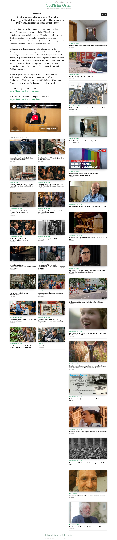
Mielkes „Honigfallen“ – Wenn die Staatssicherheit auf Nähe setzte (20, 239)
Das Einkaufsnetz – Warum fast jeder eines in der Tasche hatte (51, 159)
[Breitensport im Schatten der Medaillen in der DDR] (51, 281)
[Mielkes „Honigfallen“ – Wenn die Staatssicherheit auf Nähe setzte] (23, 227)
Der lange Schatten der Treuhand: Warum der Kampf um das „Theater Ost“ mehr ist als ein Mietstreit (87, 271)
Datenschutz (60, 539)
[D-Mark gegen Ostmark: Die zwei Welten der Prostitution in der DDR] (51, 199)
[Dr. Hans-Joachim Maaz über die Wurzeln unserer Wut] (88, 512)
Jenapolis (41, 343)
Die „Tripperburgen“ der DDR (47, 239)
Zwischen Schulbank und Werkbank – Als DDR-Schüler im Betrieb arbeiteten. (22, 346)
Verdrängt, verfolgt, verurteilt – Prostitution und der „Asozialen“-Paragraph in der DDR (51, 266)
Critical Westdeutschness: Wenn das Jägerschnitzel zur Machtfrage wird (85, 141)
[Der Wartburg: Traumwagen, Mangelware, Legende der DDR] (88, 191)
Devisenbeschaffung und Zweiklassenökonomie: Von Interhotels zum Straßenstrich (23, 266)
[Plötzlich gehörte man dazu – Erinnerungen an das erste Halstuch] (23, 308)
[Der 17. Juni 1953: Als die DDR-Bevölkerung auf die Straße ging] (88, 448)
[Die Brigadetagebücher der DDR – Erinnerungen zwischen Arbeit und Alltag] (51, 308)
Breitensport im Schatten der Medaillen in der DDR (50, 294)
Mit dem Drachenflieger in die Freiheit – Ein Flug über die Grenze (22, 159)
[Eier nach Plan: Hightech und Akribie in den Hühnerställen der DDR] (88, 222)
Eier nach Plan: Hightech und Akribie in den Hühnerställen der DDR (88, 238)
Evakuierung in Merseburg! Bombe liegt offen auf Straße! (86, 302)
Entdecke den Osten (75, 105)
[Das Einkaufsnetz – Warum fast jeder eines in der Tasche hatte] (51, 146)
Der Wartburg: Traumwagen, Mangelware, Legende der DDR (87, 206)
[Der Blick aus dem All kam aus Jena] (51, 334)
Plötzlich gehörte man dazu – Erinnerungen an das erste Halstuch (23, 320)
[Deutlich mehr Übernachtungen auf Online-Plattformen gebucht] (88, 30)
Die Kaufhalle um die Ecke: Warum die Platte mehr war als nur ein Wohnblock (21, 185)
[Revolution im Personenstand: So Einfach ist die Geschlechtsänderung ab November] (88, 158)
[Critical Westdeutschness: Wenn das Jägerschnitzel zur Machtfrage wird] (88, 126)
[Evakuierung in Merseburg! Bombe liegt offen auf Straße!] (88, 288)
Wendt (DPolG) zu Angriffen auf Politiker (81, 77)
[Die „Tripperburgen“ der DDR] (51, 227)
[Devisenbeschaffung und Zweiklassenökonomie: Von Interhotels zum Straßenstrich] (23, 253)
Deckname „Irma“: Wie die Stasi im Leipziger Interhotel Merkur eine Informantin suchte (20, 212)
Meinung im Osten (74, 524)
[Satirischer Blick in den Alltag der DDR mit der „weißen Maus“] (88, 416)
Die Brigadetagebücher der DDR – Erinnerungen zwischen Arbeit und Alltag (50, 320)
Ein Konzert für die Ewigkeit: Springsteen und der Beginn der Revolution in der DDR (87, 334)
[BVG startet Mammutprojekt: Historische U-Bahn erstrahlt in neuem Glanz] (88, 93)
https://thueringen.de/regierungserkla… (25, 91)
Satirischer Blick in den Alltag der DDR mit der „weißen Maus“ (88, 432)
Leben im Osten (14, 155)
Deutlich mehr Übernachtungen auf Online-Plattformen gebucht (88, 45)
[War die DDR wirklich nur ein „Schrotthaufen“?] (23, 281)
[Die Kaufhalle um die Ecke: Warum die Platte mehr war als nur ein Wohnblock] (23, 173)
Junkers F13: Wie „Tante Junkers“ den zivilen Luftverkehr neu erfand (87, 399)
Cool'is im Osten (37, 13)
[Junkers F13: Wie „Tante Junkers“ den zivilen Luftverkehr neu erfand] (88, 384)
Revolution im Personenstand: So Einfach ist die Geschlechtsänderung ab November (83, 174)
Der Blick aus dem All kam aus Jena (48, 346)
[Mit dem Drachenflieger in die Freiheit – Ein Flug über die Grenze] (23, 146)
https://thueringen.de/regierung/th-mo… (26, 99)
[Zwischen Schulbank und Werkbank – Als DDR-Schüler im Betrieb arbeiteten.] (23, 334)
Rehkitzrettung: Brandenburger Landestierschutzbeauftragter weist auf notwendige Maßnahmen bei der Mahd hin (87, 367)
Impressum (68, 539)
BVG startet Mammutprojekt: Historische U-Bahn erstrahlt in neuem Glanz (87, 109)
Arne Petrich (73, 493)
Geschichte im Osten (44, 182)
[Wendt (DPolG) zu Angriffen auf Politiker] (88, 62)
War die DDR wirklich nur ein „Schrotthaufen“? (19, 294)
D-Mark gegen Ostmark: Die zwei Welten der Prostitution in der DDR (50, 211)
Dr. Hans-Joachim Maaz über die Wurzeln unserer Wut (85, 527)
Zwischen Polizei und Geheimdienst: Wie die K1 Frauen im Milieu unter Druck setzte (51, 185)
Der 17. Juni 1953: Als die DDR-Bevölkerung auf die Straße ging (87, 463)
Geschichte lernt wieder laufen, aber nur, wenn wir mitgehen (87, 496)
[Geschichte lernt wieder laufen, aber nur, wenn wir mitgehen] (88, 480)
